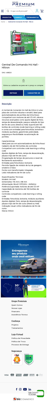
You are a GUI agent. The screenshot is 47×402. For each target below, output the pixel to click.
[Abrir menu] (3, 11)
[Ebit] (16, 360)
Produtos (6, 17)
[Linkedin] (30, 389)
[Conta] (37, 11)
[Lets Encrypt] (29, 360)
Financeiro (15, 311)
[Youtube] (25, 389)
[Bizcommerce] (23, 399)
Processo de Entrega (20, 345)
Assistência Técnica (19, 315)
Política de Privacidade (20, 338)
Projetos (14, 325)
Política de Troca (18, 341)
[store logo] (23, 4)
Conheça (18, 17)
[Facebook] (16, 389)
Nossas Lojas (16, 308)
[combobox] (20, 11)
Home (3, 22)
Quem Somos (17, 305)
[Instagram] (20, 389)
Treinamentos (32, 17)
